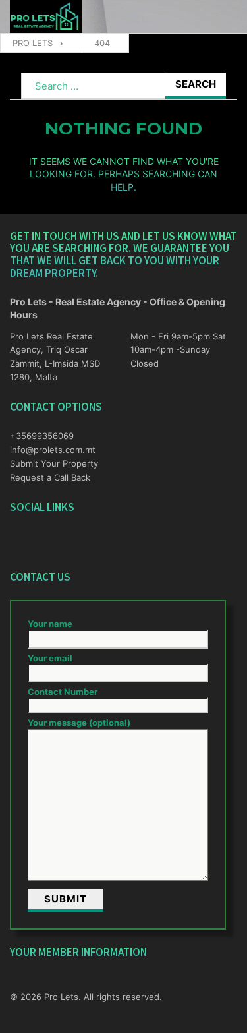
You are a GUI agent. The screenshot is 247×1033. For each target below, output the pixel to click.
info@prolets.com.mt (53, 449)
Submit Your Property (54, 463)
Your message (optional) (79, 722)
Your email (50, 658)
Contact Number (62, 691)
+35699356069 (42, 435)
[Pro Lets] (46, 17)
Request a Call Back (50, 477)
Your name (50, 623)
